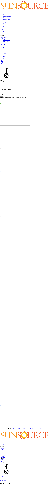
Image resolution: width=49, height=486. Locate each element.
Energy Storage (4, 18)
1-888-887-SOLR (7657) (4, 12)
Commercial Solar (3, 455)
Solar (3, 14)
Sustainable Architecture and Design (6, 15)
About (2, 24)
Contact (3, 26)
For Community (3, 44)
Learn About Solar (5, 57)
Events (3, 50)
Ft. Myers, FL (4, 56)
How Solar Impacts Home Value (6, 41)
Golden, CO (4, 31)
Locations (2, 29)
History (3, 51)
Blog (3, 33)
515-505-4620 (33, 428)
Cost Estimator (2, 449)
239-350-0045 (39, 428)
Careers (3, 27)
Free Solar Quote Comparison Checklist (7, 16)
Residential (4, 23)
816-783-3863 (12, 428)
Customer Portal (4, 28)
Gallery (2, 61)
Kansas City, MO (4, 54)
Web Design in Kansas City (3, 480)
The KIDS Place (4, 22)
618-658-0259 (29, 428)
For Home (2, 38)
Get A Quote (2, 36)
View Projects (2, 47)
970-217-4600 (18, 428)
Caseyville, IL (4, 30)
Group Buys (4, 45)
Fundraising (4, 20)
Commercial (4, 48)
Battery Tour (4, 21)
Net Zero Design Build (3, 456)
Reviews (3, 25)
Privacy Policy (4, 53)
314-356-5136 (23, 428)
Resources (2, 32)
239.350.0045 (1, 463)
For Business (2, 17)
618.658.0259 (1, 461)
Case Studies (2, 444)
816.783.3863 (1, 459)
